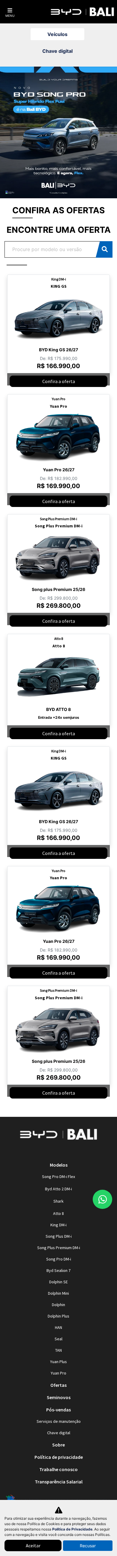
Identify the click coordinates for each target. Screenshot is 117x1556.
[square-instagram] (51, 1151)
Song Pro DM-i (58, 1259)
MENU (9, 15)
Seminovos (58, 1397)
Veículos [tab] (57, 34)
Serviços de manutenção (59, 1421)
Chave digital (58, 1432)
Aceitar (33, 1546)
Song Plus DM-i (59, 1236)
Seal (58, 1339)
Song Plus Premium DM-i (58, 1247)
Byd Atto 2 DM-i (58, 1189)
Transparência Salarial (58, 1482)
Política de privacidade (58, 1457)
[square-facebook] (65, 1151)
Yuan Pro (58, 1373)
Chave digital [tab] (57, 51)
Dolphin (58, 1304)
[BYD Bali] (82, 11)
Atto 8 (58, 1213)
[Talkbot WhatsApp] (102, 1199)
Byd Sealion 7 (58, 1270)
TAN (58, 1350)
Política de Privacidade (72, 1529)
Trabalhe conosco (58, 1469)
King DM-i (58, 1225)
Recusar (88, 1545)
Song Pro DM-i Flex (58, 1176)
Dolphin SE (58, 1282)
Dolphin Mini (58, 1293)
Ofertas (58, 1385)
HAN (58, 1327)
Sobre (58, 1445)
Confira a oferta (58, 381)
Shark (58, 1201)
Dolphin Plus (58, 1316)
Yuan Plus (58, 1361)
